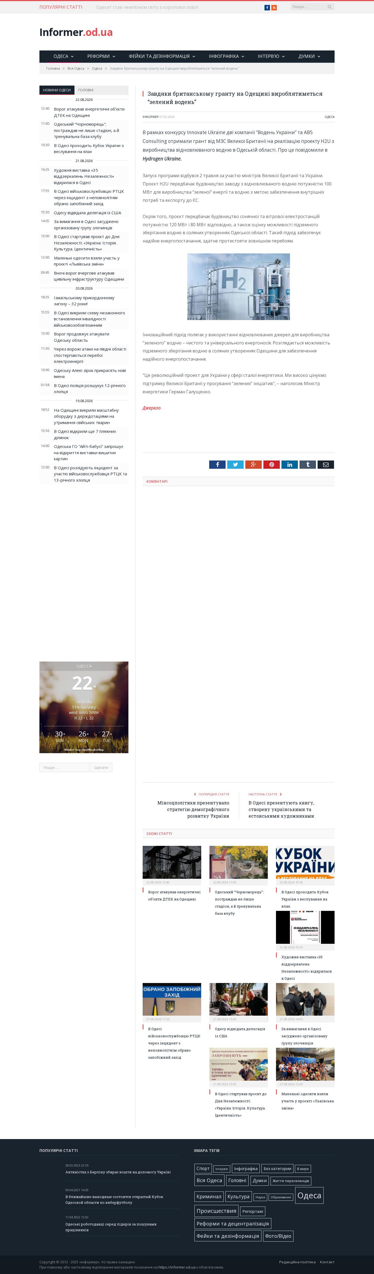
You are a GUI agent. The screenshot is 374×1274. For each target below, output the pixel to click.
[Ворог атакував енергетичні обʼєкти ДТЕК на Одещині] (172, 865)
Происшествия (216, 1210)
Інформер (151, 117)
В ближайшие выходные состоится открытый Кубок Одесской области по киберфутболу (114, 1199)
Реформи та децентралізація (233, 1223)
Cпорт (203, 1168)
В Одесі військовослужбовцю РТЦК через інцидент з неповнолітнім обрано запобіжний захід (89, 197)
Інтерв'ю (221, 1169)
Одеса (61, 56)
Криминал (209, 1196)
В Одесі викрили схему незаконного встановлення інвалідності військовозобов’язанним (89, 319)
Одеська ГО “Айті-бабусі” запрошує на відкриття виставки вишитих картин (88, 452)
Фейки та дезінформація (159, 56)
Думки (306, 56)
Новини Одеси (57, 89)
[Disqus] (239, 562)
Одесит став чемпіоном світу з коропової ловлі (147, 7)
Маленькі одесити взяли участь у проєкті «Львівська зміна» (307, 1101)
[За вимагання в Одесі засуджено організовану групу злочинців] (305, 1002)
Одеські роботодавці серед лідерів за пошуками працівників (111, 1227)
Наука (260, 1197)
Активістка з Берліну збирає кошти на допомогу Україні (118, 1172)
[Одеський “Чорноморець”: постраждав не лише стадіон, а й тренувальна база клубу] (238, 865)
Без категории (277, 1168)
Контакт (327, 1261)
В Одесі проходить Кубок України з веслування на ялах (305, 899)
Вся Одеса (209, 1180)
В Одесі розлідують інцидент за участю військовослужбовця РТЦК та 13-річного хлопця (90, 474)
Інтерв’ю (268, 56)
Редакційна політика (297, 1261)
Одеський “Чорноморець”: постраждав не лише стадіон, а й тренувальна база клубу (86, 130)
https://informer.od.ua (177, 1267)
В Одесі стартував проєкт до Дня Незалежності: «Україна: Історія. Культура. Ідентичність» (86, 243)
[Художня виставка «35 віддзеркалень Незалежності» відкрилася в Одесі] (305, 930)
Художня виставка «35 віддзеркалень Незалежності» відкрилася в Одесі (84, 176)
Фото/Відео (278, 1236)
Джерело (152, 408)
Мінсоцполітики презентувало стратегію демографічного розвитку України (193, 809)
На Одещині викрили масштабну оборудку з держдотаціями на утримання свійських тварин (86, 416)
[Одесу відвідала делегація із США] (238, 1002)
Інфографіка (224, 56)
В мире (303, 1168)
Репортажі (252, 1211)
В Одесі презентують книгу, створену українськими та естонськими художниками (281, 809)
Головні (85, 89)
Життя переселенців (291, 1180)
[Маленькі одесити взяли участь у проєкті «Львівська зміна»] (305, 1067)
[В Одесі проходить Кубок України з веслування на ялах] (305, 865)
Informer (76, 32)
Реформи (98, 56)
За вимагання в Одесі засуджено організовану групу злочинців (304, 1036)
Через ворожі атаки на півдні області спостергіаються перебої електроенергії (90, 355)
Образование (281, 1197)
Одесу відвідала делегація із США (87, 212)
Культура (239, 1196)
